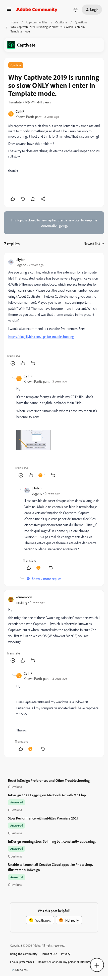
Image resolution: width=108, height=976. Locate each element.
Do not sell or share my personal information (66, 962)
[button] (9, 11)
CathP (20, 111)
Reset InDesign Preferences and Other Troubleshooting (49, 780)
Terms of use (49, 954)
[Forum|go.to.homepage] (37, 10)
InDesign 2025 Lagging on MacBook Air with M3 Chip (47, 795)
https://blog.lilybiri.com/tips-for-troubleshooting (41, 336)
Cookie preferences (22, 962)
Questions (81, 22)
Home (14, 22)
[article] (54, 312)
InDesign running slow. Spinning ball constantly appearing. (52, 841)
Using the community (23, 954)
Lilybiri (20, 259)
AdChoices (21, 970)
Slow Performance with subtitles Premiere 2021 (43, 818)
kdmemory (24, 597)
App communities (36, 22)
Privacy (65, 954)
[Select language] (76, 10)
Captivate (61, 22)
